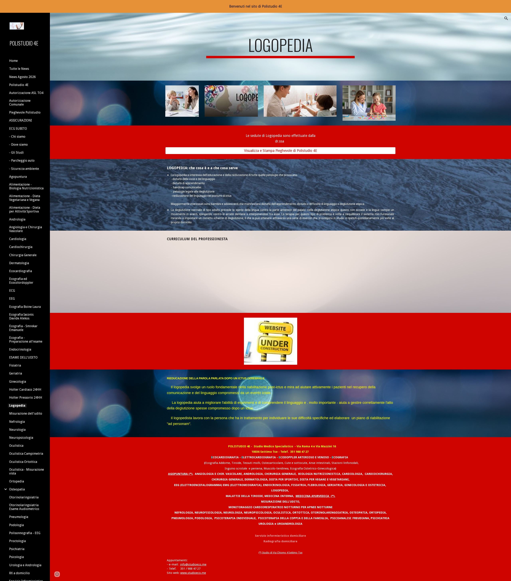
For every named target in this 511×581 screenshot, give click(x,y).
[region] (255, 6)
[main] (280, 47)
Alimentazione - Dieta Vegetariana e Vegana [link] (24, 198)
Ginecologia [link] (17, 381)
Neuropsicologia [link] (21, 438)
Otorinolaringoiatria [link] (24, 497)
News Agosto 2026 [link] (22, 77)
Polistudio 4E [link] (19, 85)
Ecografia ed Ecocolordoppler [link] (21, 281)
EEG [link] (12, 298)
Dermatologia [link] (19, 263)
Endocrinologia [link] (20, 349)
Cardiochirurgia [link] (20, 247)
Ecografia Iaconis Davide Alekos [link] (21, 316)
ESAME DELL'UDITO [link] (23, 357)
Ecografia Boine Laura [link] (25, 307)
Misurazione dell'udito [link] (25, 413)
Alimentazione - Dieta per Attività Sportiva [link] (24, 209)
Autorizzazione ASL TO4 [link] (26, 93)
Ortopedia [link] (16, 481)
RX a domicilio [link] (19, 573)
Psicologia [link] (16, 557)
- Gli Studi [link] (16, 152)
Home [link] (13, 61)
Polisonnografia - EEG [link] (24, 533)
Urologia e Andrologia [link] (25, 565)
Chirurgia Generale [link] (23, 255)
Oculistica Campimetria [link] (26, 454)
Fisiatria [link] (15, 365)
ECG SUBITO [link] (18, 128)
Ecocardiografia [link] (20, 271)
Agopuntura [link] (18, 177)
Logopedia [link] (17, 405)
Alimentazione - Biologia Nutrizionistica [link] (26, 186)
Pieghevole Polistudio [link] (25, 112)
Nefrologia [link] (17, 422)
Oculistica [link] (16, 446)
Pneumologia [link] (18, 517)
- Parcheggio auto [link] (22, 160)
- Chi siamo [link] (17, 136)
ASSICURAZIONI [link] (20, 120)
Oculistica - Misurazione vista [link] (26, 471)
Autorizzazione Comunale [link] (20, 102)
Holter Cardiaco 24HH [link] (25, 389)
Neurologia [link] (17, 430)
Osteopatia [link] (17, 489)
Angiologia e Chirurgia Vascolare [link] (25, 229)
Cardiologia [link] (17, 239)
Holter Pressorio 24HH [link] (25, 397)
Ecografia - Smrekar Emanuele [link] (23, 328)
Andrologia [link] (17, 219)
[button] (506, 18)
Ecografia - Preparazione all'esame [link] (25, 339)
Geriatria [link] (15, 373)
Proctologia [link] (17, 541)
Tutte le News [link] (19, 69)
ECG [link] (12, 290)
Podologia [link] (16, 525)
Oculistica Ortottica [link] (23, 462)
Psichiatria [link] (16, 549)
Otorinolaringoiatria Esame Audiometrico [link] (24, 507)
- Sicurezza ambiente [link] (24, 169)
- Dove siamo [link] (18, 144)
